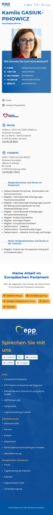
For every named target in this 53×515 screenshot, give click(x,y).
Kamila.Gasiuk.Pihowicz (31, 79)
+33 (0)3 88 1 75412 (11, 172)
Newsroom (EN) (11, 423)
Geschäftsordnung (12, 453)
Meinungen (11, 307)
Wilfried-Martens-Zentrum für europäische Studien (24, 393)
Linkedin (9, 363)
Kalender (8, 476)
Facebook (10, 357)
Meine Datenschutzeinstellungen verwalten (24, 447)
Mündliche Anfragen (14, 296)
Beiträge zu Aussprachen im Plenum (21, 301)
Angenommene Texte (14, 482)
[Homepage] (6, 5)
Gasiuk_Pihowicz (28, 71)
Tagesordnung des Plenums (17, 470)
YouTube (32, 357)
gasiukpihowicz (28, 75)
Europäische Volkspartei (15, 379)
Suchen (47, 5)
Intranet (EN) (10, 406)
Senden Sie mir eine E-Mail (34, 68)
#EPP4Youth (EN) (12, 400)
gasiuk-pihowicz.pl (29, 83)
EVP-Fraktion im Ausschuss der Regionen (23, 385)
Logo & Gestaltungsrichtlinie (17, 412)
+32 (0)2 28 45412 (10, 141)
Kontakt (8, 435)
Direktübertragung (13, 489)
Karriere (8, 429)
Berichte (45, 301)
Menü (29, 5)
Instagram (24, 363)
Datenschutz (10, 441)
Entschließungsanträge (38, 296)
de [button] (36, 5)
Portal (7, 464)
